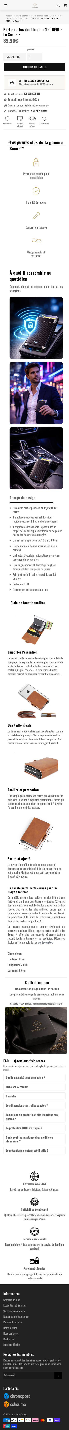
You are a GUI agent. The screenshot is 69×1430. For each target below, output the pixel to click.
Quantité (30, 49)
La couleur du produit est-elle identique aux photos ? (32, 1117)
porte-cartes (45, 942)
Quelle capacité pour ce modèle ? (25, 1077)
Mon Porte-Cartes (19, 1414)
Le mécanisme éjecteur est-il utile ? (27, 1150)
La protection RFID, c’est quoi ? (24, 1128)
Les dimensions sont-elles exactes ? (27, 1105)
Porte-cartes (22, 15)
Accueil (9, 15)
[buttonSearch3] (58, 5)
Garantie (11, 1096)
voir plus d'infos (39, 111)
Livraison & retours (17, 1087)
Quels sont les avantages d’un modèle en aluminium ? (29, 1139)
